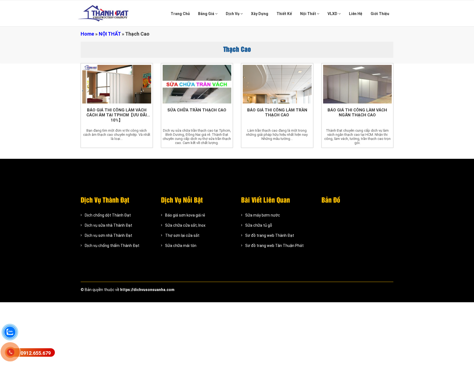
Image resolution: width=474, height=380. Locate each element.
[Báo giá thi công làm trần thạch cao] (277, 84)
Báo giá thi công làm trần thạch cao (277, 112)
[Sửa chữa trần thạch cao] (197, 84)
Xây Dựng (259, 13)
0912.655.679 (36, 353)
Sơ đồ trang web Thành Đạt (269, 235)
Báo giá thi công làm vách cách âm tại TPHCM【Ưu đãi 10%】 (116, 115)
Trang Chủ (180, 13)
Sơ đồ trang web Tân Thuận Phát (274, 245)
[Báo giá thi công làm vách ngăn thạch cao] (357, 84)
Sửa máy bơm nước (262, 215)
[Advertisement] (164, 340)
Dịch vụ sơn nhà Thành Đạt (108, 235)
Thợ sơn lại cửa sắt (182, 235)
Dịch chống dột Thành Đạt (108, 215)
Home (87, 34)
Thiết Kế (284, 13)
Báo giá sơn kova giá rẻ (185, 215)
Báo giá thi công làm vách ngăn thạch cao (357, 112)
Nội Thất (308, 13)
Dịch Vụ (233, 13)
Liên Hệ (355, 13)
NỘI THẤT (110, 34)
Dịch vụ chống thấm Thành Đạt (112, 245)
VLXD (333, 13)
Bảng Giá (206, 13)
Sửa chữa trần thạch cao (196, 110)
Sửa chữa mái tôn (180, 245)
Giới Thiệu (380, 13)
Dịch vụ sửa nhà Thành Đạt (108, 225)
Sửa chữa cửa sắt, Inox (185, 225)
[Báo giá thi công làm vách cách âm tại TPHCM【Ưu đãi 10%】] (116, 84)
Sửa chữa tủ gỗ (258, 225)
